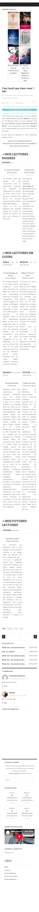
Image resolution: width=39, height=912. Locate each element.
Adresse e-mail (8, 852)
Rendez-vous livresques (9, 98)
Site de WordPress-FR (10, 879)
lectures (9, 628)
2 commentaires (19, 103)
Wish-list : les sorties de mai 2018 (15, 656)
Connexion (7, 870)
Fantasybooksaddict (17, 676)
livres (16, 628)
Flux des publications (10, 873)
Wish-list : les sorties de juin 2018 (15, 647)
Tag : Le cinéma (8, 652)
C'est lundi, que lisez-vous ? (24, 95)
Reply (5, 686)
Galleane (33, 126)
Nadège (12, 693)
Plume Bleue (8, 95)
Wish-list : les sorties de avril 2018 (15, 660)
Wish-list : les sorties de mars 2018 (15, 664)
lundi (21, 628)
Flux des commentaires (11, 876)
